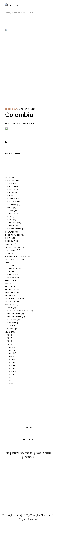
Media (8, 253)
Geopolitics (11, 241)
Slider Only (17, 13)
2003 (10, 356)
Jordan (11, 214)
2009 (10, 374)
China (10, 195)
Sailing (8, 283)
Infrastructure (13, 247)
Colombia (12, 199)
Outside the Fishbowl (16, 256)
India (10, 208)
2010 (9, 377)
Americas (12, 268)
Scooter (11, 323)
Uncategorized (13, 299)
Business (9, 177)
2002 (10, 353)
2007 (10, 368)
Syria (10, 220)
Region (8, 262)
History (9, 244)
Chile (10, 192)
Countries (10, 180)
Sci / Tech (10, 286)
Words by (19, 123)
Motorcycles (14, 317)
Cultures (10, 232)
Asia (9, 271)
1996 (9, 335)
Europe (11, 274)
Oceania (11, 277)
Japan (10, 211)
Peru (9, 217)
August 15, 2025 (27, 109)
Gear (7, 238)
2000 (10, 347)
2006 (10, 365)
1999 (9, 344)
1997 (9, 338)
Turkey (10, 226)
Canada (11, 189)
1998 (9, 341)
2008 (10, 371)
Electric (11, 250)
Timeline (9, 292)
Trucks (11, 329)
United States (14, 229)
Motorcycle (13, 314)
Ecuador (12, 202)
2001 (9, 350)
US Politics (11, 302)
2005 (10, 362)
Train (10, 326)
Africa (10, 265)
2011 (9, 380)
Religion (9, 280)
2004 (10, 359)
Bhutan (11, 186)
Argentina (12, 183)
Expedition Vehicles (17, 311)
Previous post (12, 153)
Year (7, 332)
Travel (8, 295)
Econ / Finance (12, 235)
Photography (12, 259)
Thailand (12, 223)
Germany (11, 205)
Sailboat (11, 320)
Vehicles (9, 305)
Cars (9, 308)
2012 (9, 383)
